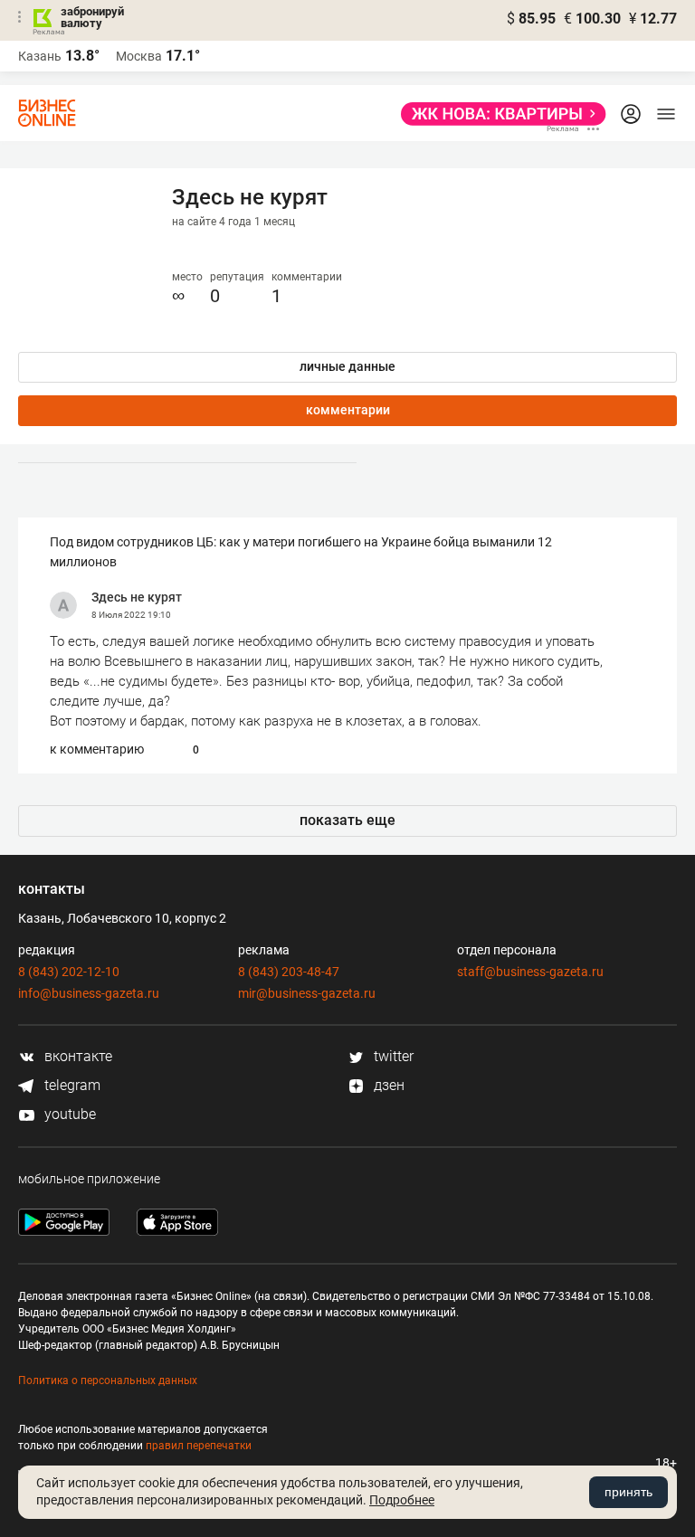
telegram (70, 1085)
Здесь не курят (136, 597)
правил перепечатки (199, 1445)
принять (628, 1492)
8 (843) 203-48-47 (288, 971)
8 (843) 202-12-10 (68, 971)
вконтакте (76, 1056)
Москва (139, 56)
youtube (68, 1114)
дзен (387, 1085)
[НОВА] (498, 114)
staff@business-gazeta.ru (530, 971)
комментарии (348, 410)
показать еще (347, 820)
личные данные (347, 366)
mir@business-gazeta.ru (307, 993)
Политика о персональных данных (107, 1380)
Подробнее (401, 1500)
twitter (392, 1056)
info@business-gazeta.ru (88, 993)
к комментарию (97, 749)
